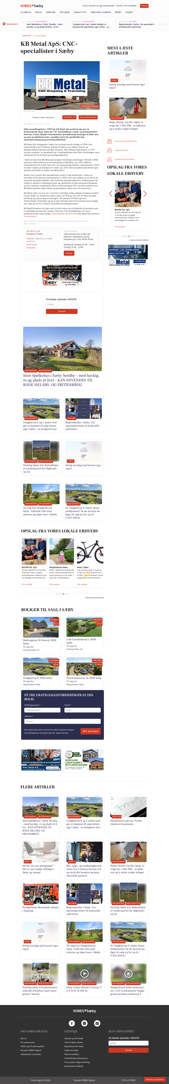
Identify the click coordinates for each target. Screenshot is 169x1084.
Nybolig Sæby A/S (31, 650)
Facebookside (30, 216)
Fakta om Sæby (71, 1050)
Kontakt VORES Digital (30, 1050)
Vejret (129, 12)
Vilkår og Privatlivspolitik (32, 1046)
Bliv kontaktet (90, 731)
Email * (67, 705)
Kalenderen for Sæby (74, 1046)
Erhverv (51, 12)
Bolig (38, 12)
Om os (23, 1038)
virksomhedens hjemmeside (64, 213)
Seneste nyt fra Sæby (73, 1038)
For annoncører (27, 1042)
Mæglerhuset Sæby (32, 684)
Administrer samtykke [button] (30, 1054)
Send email (32, 244)
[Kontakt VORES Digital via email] (97, 1023)
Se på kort (31, 247)
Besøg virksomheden (88, 117)
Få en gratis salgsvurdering (77, 1062)
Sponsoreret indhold (73, 1066)
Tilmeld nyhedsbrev (155, 1079)
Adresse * (28, 716)
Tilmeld (144, 6)
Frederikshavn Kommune (76, 1058)
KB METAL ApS (33, 231)
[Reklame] (62, 275)
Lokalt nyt (80, 12)
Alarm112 (25, 12)
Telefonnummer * (32, 705)
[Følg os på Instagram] (84, 1023)
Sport (118, 12)
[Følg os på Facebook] (72, 1023)
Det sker (65, 12)
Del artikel (68, 117)
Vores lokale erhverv (73, 1042)
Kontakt (69, 253)
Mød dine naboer (101, 12)
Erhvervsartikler (71, 1054)
